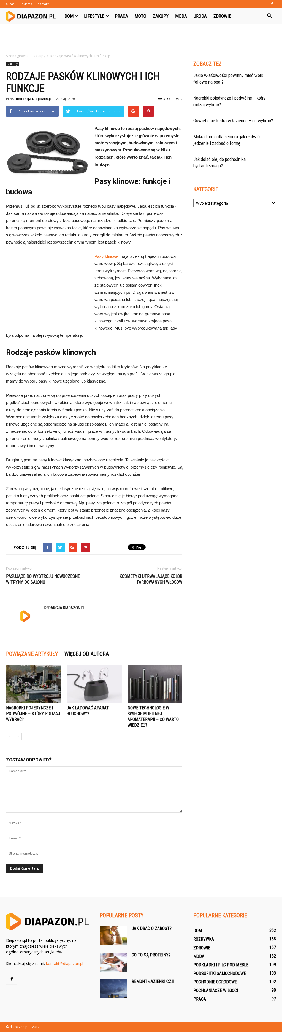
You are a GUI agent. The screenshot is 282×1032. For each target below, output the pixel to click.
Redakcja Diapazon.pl (34, 99)
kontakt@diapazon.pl (64, 963)
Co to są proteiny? (151, 955)
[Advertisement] (141, 39)
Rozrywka (203, 939)
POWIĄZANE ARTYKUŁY (32, 654)
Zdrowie (222, 16)
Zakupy (161, 16)
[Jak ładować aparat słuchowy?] (94, 684)
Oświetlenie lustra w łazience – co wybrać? (233, 120)
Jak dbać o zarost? (152, 928)
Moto (140, 16)
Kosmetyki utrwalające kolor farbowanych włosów (151, 579)
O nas (10, 4)
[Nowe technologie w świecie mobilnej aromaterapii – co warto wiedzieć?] (155, 684)
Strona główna (17, 56)
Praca (121, 16)
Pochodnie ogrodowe (215, 982)
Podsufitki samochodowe (219, 973)
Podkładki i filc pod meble (220, 964)
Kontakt (43, 4)
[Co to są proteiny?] (113, 962)
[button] (269, 16)
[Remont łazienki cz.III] (113, 988)
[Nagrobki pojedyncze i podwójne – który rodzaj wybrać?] (33, 684)
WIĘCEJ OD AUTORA (86, 654)
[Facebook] (272, 4)
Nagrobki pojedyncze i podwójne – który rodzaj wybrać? (33, 713)
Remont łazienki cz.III (153, 981)
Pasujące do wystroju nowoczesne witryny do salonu (43, 579)
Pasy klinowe (106, 256)
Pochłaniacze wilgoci (215, 990)
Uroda (200, 16)
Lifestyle (94, 16)
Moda (181, 16)
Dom (69, 16)
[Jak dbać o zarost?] (113, 935)
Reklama (26, 4)
